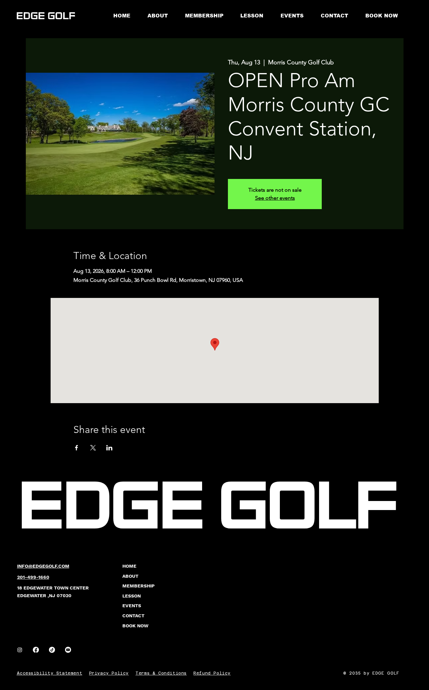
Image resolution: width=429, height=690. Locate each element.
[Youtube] (68, 650)
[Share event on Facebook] (76, 447)
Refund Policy (212, 673)
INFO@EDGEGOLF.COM (43, 566)
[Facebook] (36, 650)
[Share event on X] (93, 447)
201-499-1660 (33, 577)
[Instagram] (20, 650)
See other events (275, 198)
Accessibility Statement (49, 673)
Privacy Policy (109, 673)
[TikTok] (52, 650)
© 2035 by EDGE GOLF (371, 673)
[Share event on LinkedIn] (109, 447)
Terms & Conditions (161, 673)
